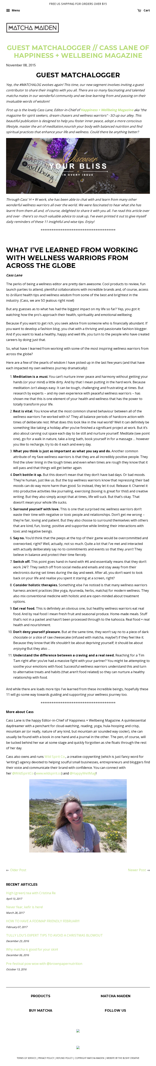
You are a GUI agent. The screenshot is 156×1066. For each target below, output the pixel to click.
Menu (15, 10)
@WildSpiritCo (23, 773)
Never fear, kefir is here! (24, 907)
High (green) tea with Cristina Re (31, 893)
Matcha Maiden (95, 1058)
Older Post (18, 870)
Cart (146, 10)
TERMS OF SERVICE (26, 1058)
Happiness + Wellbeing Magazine (106, 110)
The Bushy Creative (128, 1058)
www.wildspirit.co (48, 773)
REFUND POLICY (64, 1058)
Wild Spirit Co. (54, 756)
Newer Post (137, 870)
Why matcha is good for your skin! (32, 949)
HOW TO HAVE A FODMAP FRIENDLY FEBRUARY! (42, 921)
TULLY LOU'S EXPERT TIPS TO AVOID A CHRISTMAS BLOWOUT (54, 935)
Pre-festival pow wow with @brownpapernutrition (44, 963)
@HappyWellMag (83, 773)
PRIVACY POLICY (46, 1058)
